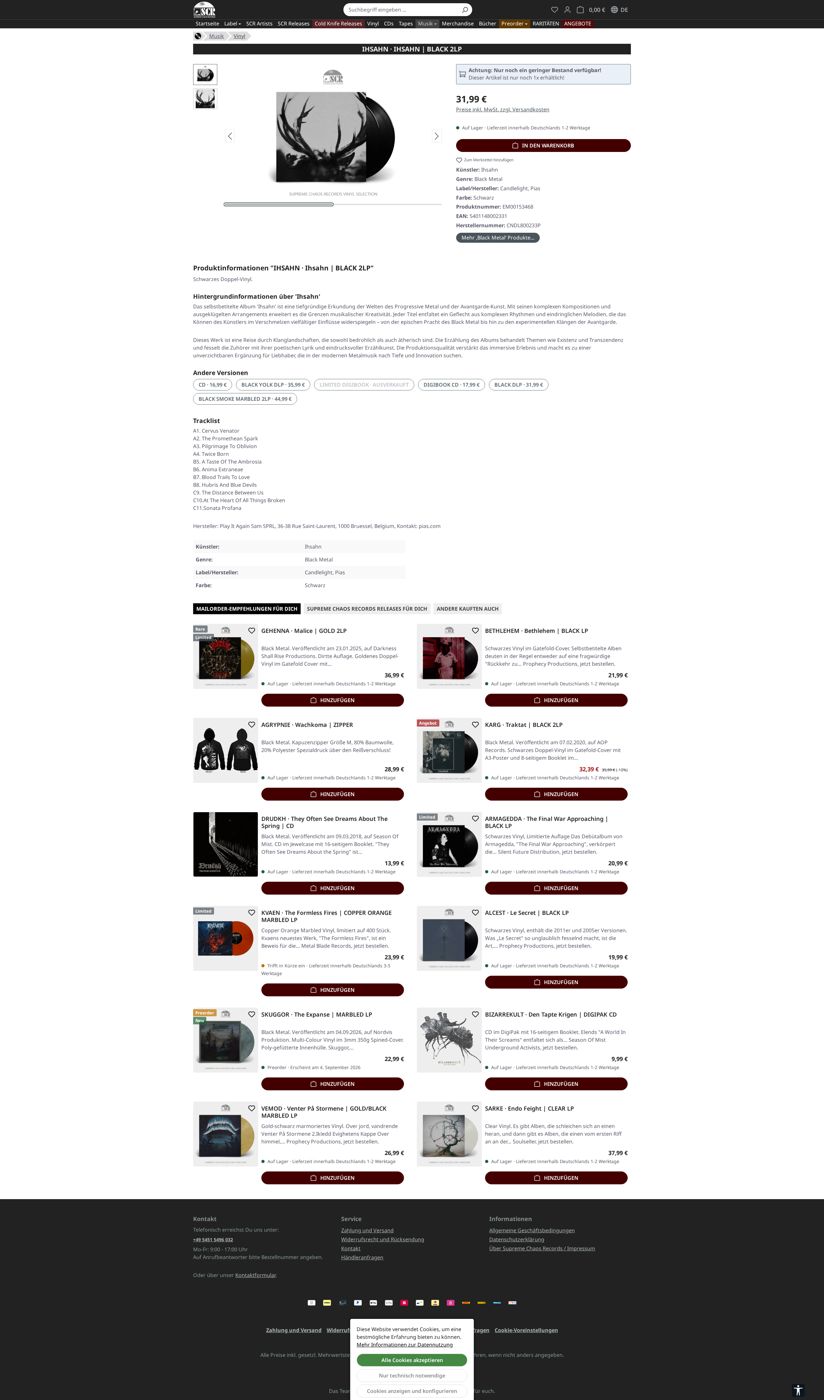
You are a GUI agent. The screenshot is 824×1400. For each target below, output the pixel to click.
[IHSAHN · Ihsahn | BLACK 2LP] (333, 133)
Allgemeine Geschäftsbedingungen (532, 1230)
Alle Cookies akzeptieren (412, 1360)
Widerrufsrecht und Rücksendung (382, 1239)
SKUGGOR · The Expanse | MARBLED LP (316, 1014)
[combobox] (400, 9)
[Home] (198, 35)
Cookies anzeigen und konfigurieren (412, 1391)
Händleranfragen (362, 1257)
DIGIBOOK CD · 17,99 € (452, 384)
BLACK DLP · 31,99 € (518, 384)
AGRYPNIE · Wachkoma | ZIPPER (307, 724)
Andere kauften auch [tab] (468, 608)
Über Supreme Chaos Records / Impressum (542, 1248)
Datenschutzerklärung (516, 1239)
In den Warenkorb (547, 145)
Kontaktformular (255, 1275)
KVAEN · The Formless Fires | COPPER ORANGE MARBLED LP (326, 916)
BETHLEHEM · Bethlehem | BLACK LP (536, 630)
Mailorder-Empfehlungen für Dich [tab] (246, 608)
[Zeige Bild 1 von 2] (278, 204)
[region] (318, 136)
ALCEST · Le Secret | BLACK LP (527, 912)
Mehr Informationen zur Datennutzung (405, 1344)
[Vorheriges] (230, 135)
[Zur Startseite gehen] (204, 9)
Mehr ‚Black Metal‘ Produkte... (498, 237)
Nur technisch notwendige (412, 1375)
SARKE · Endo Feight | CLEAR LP (529, 1108)
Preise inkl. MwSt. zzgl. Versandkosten (502, 109)
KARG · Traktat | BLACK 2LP (524, 724)
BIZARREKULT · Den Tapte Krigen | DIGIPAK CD (551, 1014)
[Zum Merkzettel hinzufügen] (250, 630)
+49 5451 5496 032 (213, 1239)
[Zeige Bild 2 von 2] (388, 204)
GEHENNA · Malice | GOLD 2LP (304, 630)
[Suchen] (464, 9)
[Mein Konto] (567, 9)
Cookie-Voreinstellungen (526, 1330)
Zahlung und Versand (367, 1230)
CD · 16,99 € (213, 384)
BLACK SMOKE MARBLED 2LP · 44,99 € (245, 398)
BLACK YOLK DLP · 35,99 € (273, 384)
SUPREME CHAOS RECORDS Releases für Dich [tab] (367, 608)
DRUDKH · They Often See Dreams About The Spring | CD (324, 822)
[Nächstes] (437, 135)
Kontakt (350, 1248)
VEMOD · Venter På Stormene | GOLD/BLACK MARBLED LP (324, 1112)
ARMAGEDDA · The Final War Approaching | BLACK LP (546, 822)
